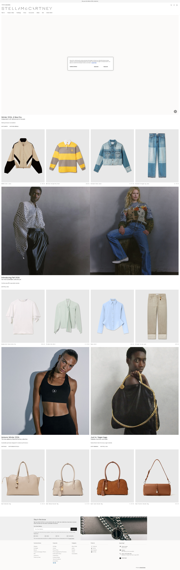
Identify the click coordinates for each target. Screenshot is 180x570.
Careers (54, 548)
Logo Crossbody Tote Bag (141, 503)
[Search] (171, 5)
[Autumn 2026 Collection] (45, 231)
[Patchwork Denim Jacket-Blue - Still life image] (67, 155)
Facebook (95, 546)
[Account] (174, 5)
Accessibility (55, 561)
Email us (123, 550)
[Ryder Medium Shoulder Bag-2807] (23, 476)
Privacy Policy (71, 538)
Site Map (54, 546)
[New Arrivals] (135, 391)
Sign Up (73, 529)
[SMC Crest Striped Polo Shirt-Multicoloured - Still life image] (23, 155)
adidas (73, 548)
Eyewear (73, 550)
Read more (36, 533)
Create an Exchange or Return (40, 551)
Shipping (35, 546)
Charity (73, 551)
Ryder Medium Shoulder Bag (7, 503)
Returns (35, 550)
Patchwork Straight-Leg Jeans (97, 183)
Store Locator (125, 546)
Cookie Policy (55, 555)
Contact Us (36, 555)
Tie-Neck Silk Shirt (6, 344)
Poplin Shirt (49, 344)
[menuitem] (4, 12)
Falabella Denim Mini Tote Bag (142, 183)
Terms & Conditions (57, 559)
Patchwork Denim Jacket (51, 183)
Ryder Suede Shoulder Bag (52, 503)
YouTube (94, 551)
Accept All (96, 66)
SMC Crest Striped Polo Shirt (8, 183)
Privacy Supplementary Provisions (60, 551)
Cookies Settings (56, 557)
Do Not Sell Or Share (57, 553)
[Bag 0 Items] (177, 5)
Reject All (106, 66)
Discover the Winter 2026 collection (90, 1)
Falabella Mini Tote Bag (141, 344)
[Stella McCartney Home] (27, 8)
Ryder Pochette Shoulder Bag (97, 503)
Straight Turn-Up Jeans (96, 344)
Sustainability (74, 553)
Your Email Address (38, 526)
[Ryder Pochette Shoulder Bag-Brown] (112, 476)
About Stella (74, 546)
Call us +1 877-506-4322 (127, 553)
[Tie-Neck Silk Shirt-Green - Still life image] (23, 316)
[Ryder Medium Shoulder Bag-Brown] (67, 476)
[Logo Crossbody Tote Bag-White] (157, 476)
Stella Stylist (124, 558)
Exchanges (36, 548)
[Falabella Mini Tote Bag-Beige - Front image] (157, 316)
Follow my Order (37, 557)
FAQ (34, 553)
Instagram (95, 550)
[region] (90, 63)
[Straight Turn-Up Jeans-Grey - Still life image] (112, 316)
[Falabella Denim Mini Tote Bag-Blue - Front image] (157, 155)
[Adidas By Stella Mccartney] (45, 391)
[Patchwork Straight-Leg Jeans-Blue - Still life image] (112, 155)
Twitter (94, 548)
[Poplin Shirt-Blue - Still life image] (67, 316)
